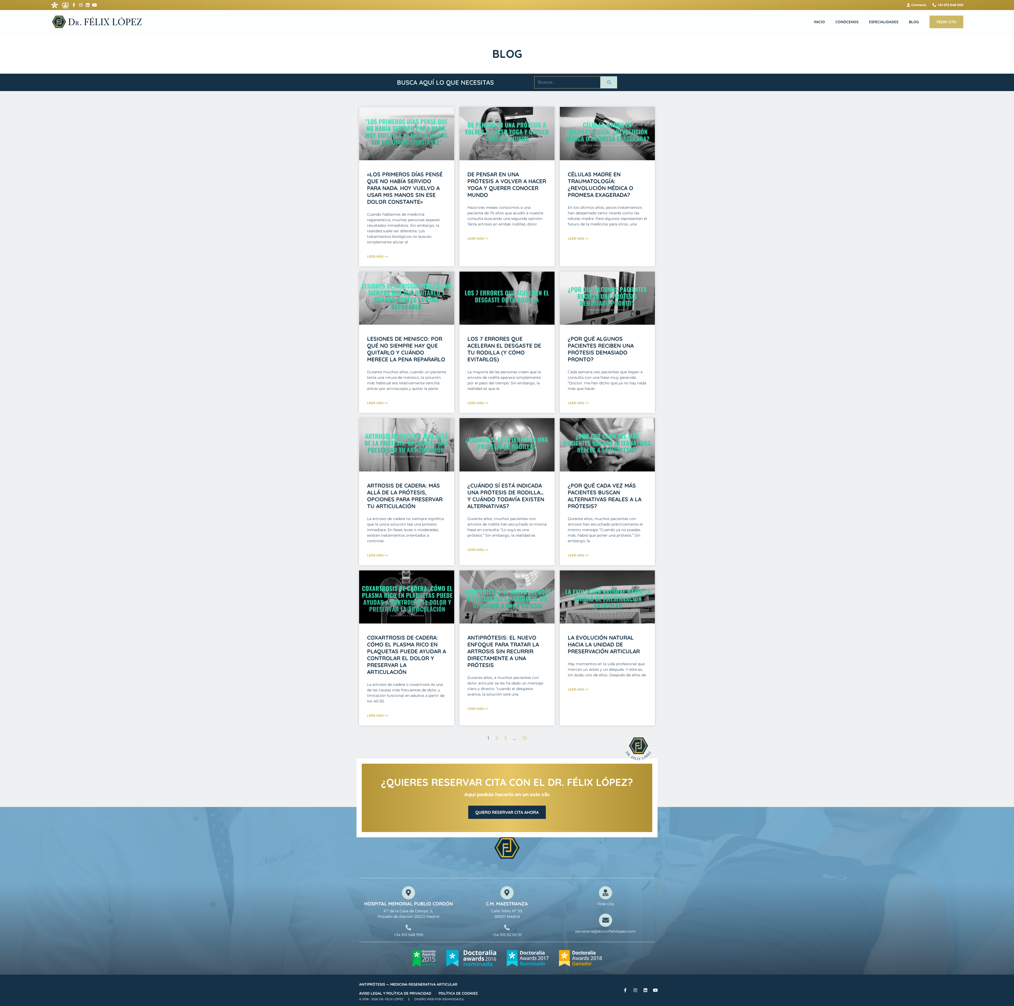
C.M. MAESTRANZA (507, 904)
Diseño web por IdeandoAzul (439, 999)
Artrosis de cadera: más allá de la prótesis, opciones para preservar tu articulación (405, 495)
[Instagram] (81, 5)
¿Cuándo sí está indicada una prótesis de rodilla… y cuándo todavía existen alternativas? (505, 495)
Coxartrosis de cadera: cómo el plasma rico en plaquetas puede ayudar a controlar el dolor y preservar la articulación (406, 654)
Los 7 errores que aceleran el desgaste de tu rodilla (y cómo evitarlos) (504, 349)
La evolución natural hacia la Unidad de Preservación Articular (604, 644)
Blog (914, 22)
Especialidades (883, 22)
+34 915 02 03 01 (507, 934)
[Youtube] (94, 5)
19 (524, 738)
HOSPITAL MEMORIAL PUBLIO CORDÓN (408, 904)
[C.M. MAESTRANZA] (507, 892)
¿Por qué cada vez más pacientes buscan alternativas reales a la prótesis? (604, 495)
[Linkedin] (88, 5)
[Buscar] (608, 82)
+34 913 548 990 (408, 934)
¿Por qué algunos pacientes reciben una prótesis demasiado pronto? (601, 349)
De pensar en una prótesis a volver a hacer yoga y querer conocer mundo (506, 184)
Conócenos (846, 22)
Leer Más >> (377, 256)
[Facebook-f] (74, 5)
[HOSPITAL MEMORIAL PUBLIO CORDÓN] (408, 892)
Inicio (819, 22)
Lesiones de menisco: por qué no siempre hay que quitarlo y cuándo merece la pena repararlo (406, 349)
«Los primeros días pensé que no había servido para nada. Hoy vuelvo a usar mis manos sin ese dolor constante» (405, 188)
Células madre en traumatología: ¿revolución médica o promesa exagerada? (600, 184)
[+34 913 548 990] (408, 927)
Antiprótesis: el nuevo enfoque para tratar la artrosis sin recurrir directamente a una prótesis (503, 651)
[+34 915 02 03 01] (507, 927)
